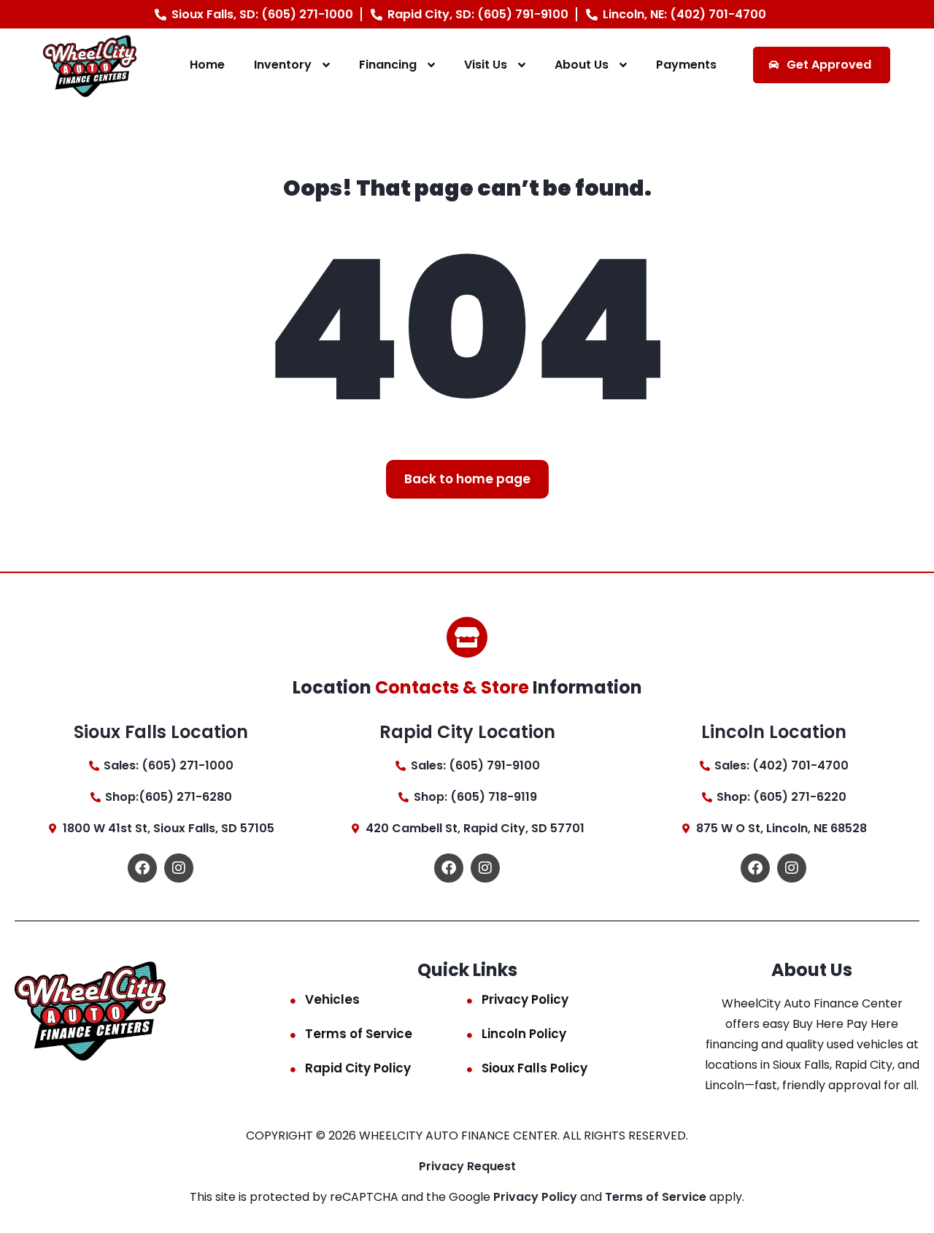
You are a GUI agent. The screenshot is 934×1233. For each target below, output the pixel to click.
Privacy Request (467, 1166)
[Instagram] (178, 868)
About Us (582, 64)
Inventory (283, 64)
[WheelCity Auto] (90, 65)
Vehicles (332, 999)
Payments (686, 64)
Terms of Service (358, 1033)
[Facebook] (142, 868)
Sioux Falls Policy (534, 1068)
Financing (388, 64)
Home (207, 64)
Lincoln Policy (524, 1033)
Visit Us (485, 64)
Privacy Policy (525, 999)
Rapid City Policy (358, 1068)
